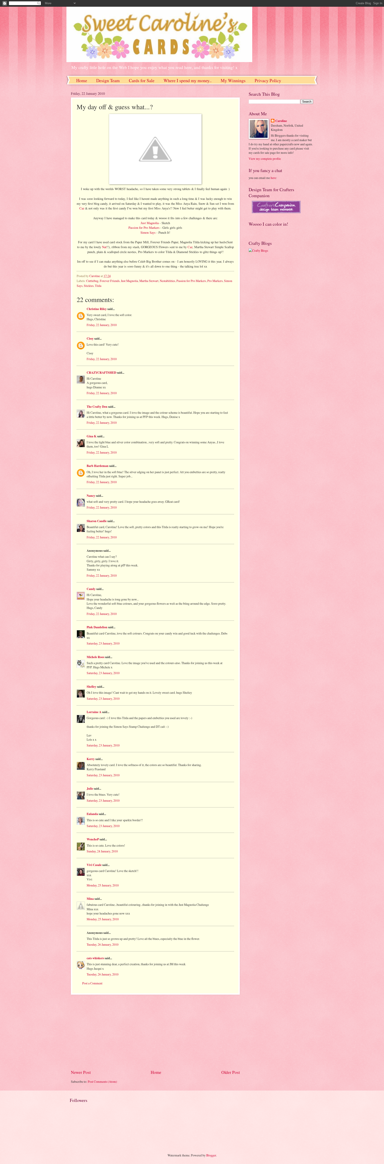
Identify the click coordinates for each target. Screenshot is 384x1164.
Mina (90, 898)
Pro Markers (215, 281)
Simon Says (148, 232)
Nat (104, 247)
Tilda (98, 286)
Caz (82, 208)
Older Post (230, 1072)
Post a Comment (92, 983)
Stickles (89, 286)
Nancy (91, 495)
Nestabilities (167, 281)
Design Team (108, 80)
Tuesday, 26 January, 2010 (102, 944)
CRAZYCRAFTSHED (101, 372)
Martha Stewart (148, 281)
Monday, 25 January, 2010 (103, 885)
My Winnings (233, 80)
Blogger (211, 1155)
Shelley (91, 686)
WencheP (93, 839)
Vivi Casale (94, 865)
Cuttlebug (92, 281)
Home (81, 80)
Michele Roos (95, 657)
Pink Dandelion (97, 627)
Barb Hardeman (97, 466)
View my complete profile (265, 158)
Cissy (90, 338)
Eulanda (92, 814)
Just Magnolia (150, 223)
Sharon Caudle (97, 521)
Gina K (91, 436)
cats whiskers (95, 958)
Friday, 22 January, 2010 (102, 325)
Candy (91, 589)
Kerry (91, 759)
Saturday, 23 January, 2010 (103, 643)
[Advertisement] (155, 1032)
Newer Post (81, 1072)
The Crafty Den (97, 406)
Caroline (281, 121)
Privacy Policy (268, 80)
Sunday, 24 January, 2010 (102, 851)
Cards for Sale (141, 80)
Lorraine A (94, 712)
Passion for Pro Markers (144, 227)
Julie (90, 788)
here (273, 178)
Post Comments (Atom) (102, 1081)
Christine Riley (97, 309)
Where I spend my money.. (188, 80)
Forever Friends (110, 281)
